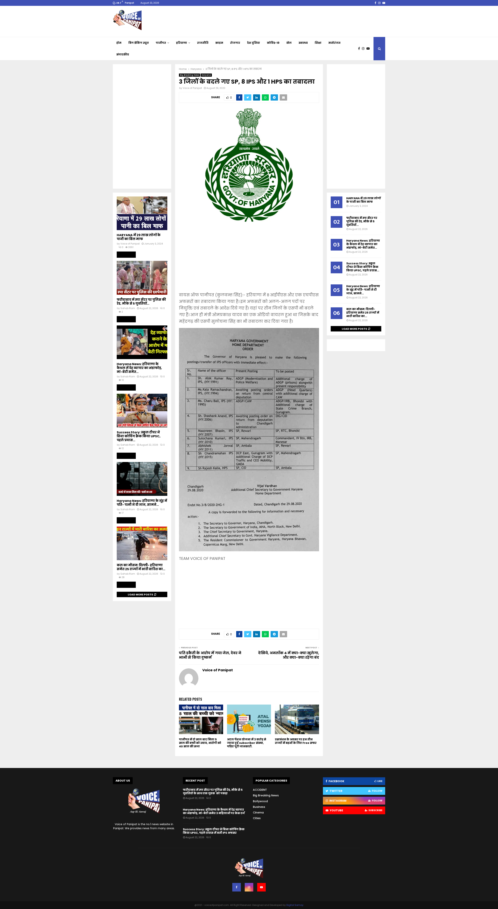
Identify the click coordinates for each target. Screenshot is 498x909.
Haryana (206, 75)
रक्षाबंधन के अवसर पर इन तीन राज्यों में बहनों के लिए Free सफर (296, 741)
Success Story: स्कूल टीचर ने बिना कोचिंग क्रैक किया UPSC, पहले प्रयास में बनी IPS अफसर (214, 831)
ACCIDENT (260, 790)
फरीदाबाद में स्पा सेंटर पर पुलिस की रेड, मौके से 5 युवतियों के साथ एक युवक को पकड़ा (213, 791)
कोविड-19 (273, 43)
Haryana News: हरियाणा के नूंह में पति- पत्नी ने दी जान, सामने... (142, 503)
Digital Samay (294, 905)
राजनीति (202, 43)
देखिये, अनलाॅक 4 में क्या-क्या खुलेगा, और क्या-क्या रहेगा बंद (288, 655)
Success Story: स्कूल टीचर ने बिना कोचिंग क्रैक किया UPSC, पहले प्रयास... (138, 436)
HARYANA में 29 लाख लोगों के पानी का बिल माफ (138, 237)
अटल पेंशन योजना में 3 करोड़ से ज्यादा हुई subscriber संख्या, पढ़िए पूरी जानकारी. (246, 742)
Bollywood (260, 801)
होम (118, 43)
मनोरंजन (334, 43)
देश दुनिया (253, 43)
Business (259, 807)
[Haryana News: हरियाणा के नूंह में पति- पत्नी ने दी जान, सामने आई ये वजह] (142, 479)
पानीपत (161, 43)
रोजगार (235, 43)
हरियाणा (181, 43)
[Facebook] (360, 48)
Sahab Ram (127, 308)
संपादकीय (122, 54)
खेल (289, 43)
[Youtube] (369, 48)
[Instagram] (364, 48)
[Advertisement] (249, 260)
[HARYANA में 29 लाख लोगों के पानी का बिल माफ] (142, 213)
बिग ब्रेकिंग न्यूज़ (138, 43)
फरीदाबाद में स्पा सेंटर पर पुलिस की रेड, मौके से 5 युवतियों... (141, 301)
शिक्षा (318, 43)
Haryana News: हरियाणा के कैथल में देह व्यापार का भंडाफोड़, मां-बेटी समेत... (139, 368)
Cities (257, 818)
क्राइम (219, 43)
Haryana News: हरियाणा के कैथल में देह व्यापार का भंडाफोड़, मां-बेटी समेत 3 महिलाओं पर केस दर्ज (214, 811)
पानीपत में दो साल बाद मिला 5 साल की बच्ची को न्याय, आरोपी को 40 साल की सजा (200, 742)
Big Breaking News (189, 75)
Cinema (258, 812)
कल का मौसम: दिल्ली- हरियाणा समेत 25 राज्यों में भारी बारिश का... (141, 567)
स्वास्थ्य (303, 43)
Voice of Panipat (192, 88)
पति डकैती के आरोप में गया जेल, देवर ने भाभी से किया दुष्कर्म (210, 655)
